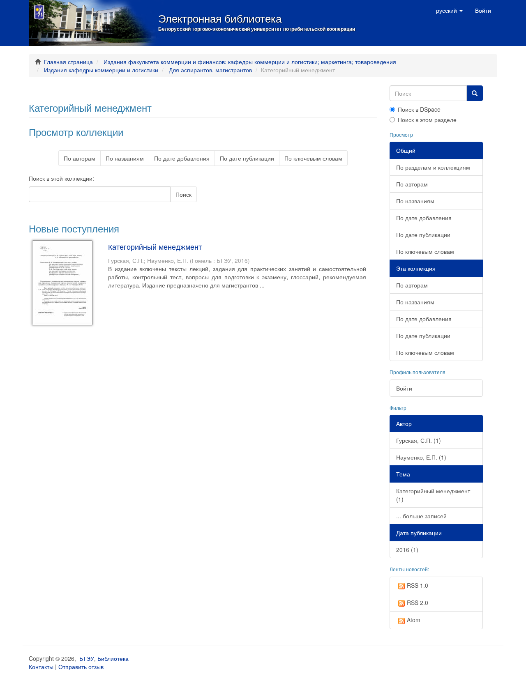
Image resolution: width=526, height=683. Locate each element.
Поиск (183, 194)
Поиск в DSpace (419, 109)
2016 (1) (407, 549)
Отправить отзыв (81, 666)
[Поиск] (474, 93)
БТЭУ (86, 658)
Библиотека (113, 658)
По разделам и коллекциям (433, 167)
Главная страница (68, 61)
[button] (449, 10)
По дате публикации (247, 158)
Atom (413, 620)
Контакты (41, 666)
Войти (404, 388)
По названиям (125, 158)
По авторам (79, 158)
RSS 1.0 (417, 585)
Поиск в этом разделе (427, 119)
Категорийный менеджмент (155, 246)
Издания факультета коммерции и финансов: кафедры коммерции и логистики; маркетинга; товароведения (250, 61)
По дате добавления (182, 158)
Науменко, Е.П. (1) (421, 457)
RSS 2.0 (417, 602)
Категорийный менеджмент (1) (433, 495)
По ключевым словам (313, 158)
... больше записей (421, 516)
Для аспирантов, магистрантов (210, 70)
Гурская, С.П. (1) (418, 440)
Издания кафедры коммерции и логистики (101, 70)
